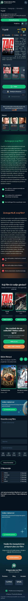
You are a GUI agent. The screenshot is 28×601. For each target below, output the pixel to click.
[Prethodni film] (21, 359)
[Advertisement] (14, 408)
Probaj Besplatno (14, 20)
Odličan (3, 455)
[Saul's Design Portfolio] (19, 584)
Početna (3, 8)
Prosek (14, 455)
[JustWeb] (9, 584)
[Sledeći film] (25, 359)
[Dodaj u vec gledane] (12, 367)
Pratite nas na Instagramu (16, 591)
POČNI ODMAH (14, 557)
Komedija (19, 8)
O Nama (8, 594)
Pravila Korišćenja (17, 594)
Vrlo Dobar (8, 455)
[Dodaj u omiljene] (14, 367)
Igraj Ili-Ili (14, 341)
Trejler (15, 86)
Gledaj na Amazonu (15, 91)
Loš (19, 455)
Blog (14, 576)
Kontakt (23, 576)
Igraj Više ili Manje (14, 346)
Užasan (24, 455)
